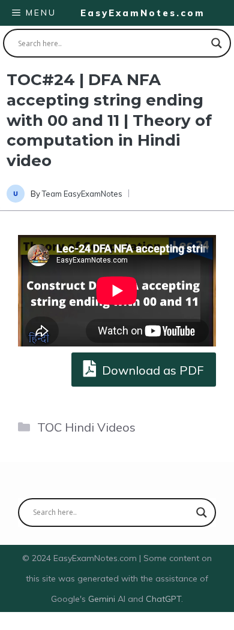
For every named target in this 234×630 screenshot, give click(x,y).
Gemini (103, 598)
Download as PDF (151, 370)
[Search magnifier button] (216, 43)
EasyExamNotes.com (142, 13)
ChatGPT (163, 598)
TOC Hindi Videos (86, 427)
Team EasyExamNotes (82, 193)
